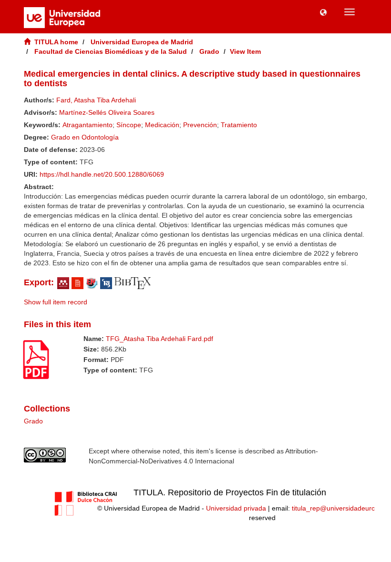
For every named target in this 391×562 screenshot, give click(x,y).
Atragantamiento (87, 125)
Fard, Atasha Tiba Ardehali (96, 100)
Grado (209, 51)
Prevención (200, 125)
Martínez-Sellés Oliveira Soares (106, 112)
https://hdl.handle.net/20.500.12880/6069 (102, 174)
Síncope (128, 125)
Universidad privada (236, 508)
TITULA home (56, 42)
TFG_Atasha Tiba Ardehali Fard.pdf (159, 338)
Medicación (162, 125)
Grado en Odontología (85, 137)
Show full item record (55, 302)
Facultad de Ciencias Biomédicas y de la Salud (110, 51)
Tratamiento (239, 125)
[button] (323, 12)
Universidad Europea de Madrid (142, 42)
